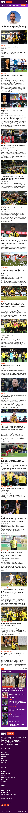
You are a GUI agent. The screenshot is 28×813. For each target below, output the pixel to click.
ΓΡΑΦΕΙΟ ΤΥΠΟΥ (5, 773)
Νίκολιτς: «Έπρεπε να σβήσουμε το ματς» (15, 715)
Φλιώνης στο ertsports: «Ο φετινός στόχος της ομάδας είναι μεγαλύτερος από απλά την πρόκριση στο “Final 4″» (13, 427)
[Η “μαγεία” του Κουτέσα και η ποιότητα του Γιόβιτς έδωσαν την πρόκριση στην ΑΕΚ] (14, 643)
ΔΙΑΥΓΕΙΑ (3, 781)
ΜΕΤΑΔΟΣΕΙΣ (17, 5)
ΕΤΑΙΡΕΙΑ (3, 771)
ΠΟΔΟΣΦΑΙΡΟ (5, 755)
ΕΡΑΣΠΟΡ (10, 5)
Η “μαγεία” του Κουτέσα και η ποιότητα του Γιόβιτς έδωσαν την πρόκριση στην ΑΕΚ (13, 655)
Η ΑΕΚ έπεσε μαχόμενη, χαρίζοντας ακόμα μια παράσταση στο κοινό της (12, 366)
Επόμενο (11, 669)
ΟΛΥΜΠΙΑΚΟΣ (12, 720)
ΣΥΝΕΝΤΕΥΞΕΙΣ (4, 550)
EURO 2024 (4, 753)
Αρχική (3, 7)
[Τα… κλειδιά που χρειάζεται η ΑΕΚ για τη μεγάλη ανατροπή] (14, 385)
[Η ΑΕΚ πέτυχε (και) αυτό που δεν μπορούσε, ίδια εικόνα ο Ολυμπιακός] (14, 450)
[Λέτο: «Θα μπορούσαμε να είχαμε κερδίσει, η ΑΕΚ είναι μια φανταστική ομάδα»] (5, 702)
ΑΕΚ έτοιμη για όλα (7, 336)
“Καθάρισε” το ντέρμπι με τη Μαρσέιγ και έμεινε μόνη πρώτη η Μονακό (17, 696)
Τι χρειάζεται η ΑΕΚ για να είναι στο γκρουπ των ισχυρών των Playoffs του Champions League (12, 178)
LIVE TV (4, 5)
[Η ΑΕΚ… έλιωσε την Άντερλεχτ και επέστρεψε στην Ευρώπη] (14, 614)
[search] (26, 2)
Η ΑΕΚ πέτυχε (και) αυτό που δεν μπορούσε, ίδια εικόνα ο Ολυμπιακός (12, 460)
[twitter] (8, 805)
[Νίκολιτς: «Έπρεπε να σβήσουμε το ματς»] (5, 716)
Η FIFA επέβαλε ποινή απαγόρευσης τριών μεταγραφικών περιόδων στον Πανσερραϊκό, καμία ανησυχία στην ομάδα (12, 271)
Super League (4, 267)
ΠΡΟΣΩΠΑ (4, 763)
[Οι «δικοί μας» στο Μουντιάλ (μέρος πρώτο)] (14, 100)
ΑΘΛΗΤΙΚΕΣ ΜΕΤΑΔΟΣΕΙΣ (10, 795)
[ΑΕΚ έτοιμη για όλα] (14, 326)
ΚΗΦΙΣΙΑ (11, 699)
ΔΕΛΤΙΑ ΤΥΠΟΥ (5, 775)
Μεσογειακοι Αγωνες (7, 687)
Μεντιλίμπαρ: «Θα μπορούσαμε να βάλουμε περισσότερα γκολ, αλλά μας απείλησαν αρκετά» (16, 723)
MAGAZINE (3, 73)
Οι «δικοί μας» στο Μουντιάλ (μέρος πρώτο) (12, 111)
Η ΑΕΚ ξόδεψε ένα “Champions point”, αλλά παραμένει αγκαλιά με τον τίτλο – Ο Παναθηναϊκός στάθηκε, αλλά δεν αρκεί (13, 304)
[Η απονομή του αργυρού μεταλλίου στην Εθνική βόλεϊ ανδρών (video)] (14, 680)
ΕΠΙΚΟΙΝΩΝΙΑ (4, 779)
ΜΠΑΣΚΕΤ (3, 757)
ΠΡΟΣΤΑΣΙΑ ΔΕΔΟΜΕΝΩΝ (8, 777)
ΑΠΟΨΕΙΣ (3, 45)
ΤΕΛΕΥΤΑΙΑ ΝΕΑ (7, 671)
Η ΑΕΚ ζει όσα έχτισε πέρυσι (9, 47)
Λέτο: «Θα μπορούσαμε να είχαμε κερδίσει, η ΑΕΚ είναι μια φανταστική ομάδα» (17, 703)
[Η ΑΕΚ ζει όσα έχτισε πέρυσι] (14, 37)
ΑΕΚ (2, 238)
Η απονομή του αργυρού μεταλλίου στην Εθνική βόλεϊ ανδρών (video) (12, 689)
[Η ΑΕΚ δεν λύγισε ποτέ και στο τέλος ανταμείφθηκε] (14, 198)
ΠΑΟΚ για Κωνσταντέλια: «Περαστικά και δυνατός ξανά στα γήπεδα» (17, 709)
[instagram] (5, 805)
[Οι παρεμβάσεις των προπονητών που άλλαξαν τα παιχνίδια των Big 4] (14, 136)
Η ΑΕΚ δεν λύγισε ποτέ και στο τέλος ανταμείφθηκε (12, 208)
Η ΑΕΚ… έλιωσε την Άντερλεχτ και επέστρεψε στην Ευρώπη (11, 624)
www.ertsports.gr (6, 811)
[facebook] (2, 805)
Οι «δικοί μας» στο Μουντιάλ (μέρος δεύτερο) (12, 76)
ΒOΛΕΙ (2, 759)
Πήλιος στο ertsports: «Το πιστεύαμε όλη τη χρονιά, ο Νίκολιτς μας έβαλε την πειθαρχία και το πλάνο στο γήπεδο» (14, 242)
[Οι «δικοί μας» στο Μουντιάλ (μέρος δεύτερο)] (14, 65)
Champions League (6, 174)
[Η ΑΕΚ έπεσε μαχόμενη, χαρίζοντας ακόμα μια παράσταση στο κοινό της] (14, 355)
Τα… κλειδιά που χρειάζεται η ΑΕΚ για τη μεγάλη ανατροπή (13, 395)
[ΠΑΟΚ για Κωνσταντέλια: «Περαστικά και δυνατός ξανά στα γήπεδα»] (5, 709)
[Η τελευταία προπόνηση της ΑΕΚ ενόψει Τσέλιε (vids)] (14, 479)
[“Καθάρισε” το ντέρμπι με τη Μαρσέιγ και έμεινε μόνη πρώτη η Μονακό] (5, 695)
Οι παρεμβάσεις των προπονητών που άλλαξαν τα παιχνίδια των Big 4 (13, 146)
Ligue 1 (10, 693)
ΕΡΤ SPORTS (6, 790)
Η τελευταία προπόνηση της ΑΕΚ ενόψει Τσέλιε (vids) (13, 489)
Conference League (6, 486)
